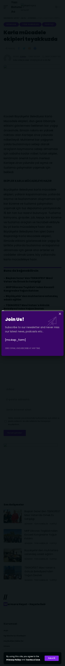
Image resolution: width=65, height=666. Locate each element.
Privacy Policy (13, 659)
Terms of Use (33, 659)
